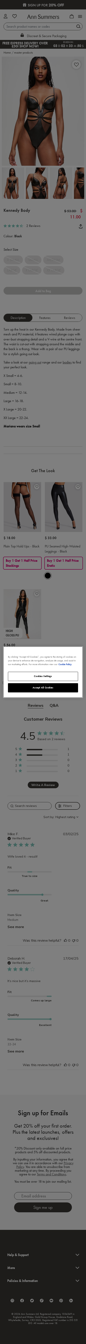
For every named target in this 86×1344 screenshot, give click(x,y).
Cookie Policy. (65, 664)
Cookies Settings (43, 676)
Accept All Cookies (43, 687)
